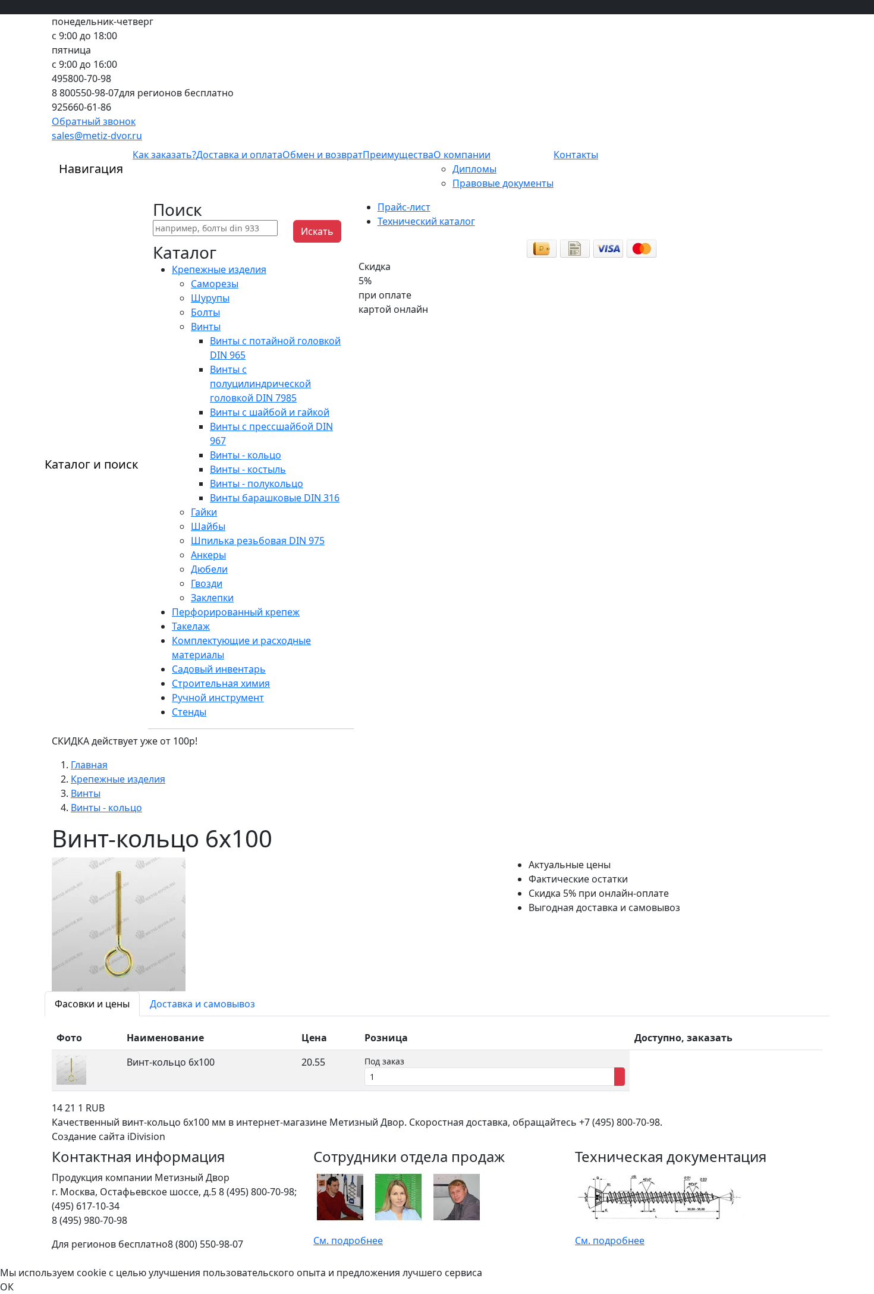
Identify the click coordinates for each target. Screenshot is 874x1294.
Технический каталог (426, 221)
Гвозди (206, 583)
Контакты (576, 154)
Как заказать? (164, 154)
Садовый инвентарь (219, 669)
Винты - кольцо (245, 454)
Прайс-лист (404, 206)
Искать (317, 231)
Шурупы (210, 297)
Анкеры (208, 554)
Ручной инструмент (218, 697)
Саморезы (214, 283)
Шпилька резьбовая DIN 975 (258, 540)
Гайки (204, 512)
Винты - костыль (248, 469)
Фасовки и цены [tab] (92, 1003)
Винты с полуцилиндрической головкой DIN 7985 (260, 383)
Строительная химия (221, 683)
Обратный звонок (94, 121)
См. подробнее (348, 1240)
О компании (462, 154)
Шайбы (208, 526)
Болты (205, 312)
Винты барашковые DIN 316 (274, 497)
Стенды (189, 711)
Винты (206, 326)
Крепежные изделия (219, 269)
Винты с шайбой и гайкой (269, 412)
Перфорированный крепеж (236, 611)
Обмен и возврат (322, 154)
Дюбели (209, 569)
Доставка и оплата (239, 154)
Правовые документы (503, 183)
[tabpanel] (437, 1058)
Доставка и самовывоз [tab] (202, 1003)
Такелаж (191, 626)
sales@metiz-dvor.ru (97, 135)
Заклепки (212, 597)
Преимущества (398, 154)
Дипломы (474, 168)
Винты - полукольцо (256, 483)
